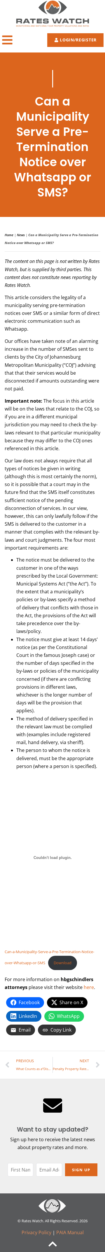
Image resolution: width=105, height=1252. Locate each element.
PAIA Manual (70, 1232)
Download (62, 962)
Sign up (81, 1169)
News (21, 235)
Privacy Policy (36, 1232)
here (89, 987)
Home (9, 235)
